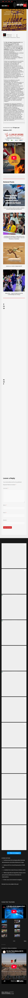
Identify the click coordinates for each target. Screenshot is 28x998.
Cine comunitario (9, 11)
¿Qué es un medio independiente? (14, 266)
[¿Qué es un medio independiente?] (14, 253)
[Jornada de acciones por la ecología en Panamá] (17, 930)
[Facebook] (3, 1)
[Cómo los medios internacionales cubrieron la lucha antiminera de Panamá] (14, 195)
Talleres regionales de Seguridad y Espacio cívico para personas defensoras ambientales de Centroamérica (14, 875)
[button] (14, 555)
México (18, 37)
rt (11, 34)
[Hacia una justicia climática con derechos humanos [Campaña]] (4, 926)
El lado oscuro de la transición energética (12, 879)
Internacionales (6, 37)
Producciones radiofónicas (17, 14)
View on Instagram (15, 853)
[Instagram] (12, 1)
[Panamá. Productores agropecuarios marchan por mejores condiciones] (17, 935)
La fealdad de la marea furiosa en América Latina (14, 870)
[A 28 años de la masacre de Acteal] (4, 921)
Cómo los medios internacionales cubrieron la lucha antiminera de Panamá (14, 208)
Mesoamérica (13, 37)
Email (4, 512)
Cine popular (17, 11)
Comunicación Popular (9, 13)
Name (5, 505)
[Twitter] (6, 1)
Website (5, 520)
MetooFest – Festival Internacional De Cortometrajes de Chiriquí (14, 294)
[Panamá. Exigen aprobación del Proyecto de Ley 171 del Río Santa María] (4, 935)
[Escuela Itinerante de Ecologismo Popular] (4, 930)
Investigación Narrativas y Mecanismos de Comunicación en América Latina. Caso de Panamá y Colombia (14, 238)
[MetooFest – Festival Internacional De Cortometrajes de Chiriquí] (14, 281)
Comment (5, 488)
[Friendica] (9, 1)
